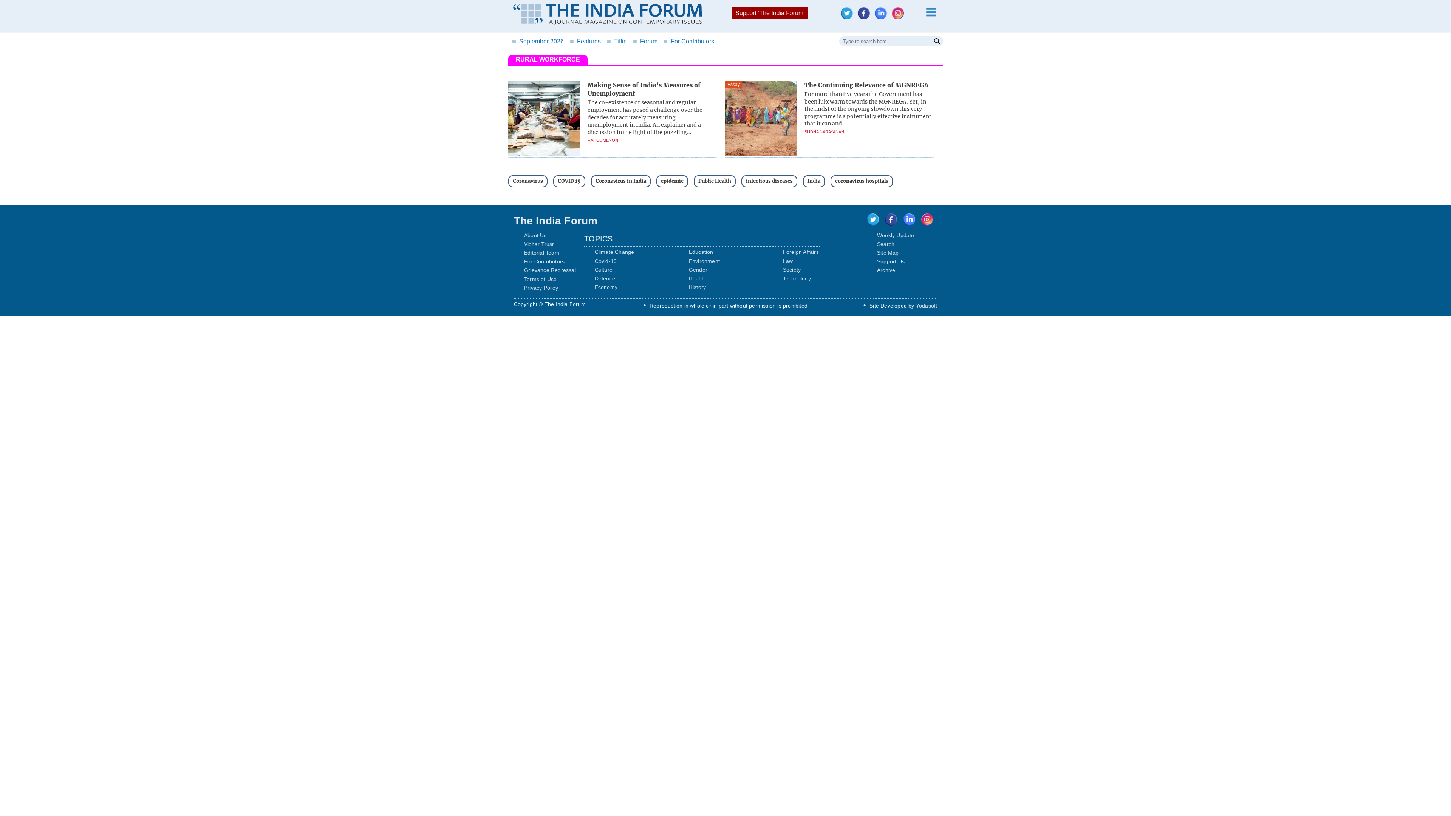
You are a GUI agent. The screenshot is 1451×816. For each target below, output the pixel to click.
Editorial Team (541, 253)
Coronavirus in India (621, 181)
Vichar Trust (539, 244)
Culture (604, 270)
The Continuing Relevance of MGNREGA (866, 85)
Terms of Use (540, 279)
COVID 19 (569, 181)
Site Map (888, 253)
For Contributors (689, 41)
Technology (797, 278)
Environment (704, 261)
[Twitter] (849, 17)
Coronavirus (528, 181)
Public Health (714, 181)
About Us (535, 235)
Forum (645, 41)
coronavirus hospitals (861, 181)
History (697, 287)
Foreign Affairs (801, 252)
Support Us (891, 261)
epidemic (672, 181)
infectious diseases (769, 181)
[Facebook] (866, 17)
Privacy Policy (541, 288)
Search (885, 244)
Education (701, 252)
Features (585, 41)
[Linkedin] (883, 17)
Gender (698, 270)
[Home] (607, 15)
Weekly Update (895, 235)
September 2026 (538, 41)
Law (788, 261)
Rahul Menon (603, 140)
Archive (886, 270)
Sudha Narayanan (824, 132)
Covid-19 (606, 261)
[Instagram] (900, 17)
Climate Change (614, 252)
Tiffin (617, 41)
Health (697, 278)
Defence (605, 278)
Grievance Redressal (550, 270)
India (813, 181)
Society (792, 270)
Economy (606, 287)
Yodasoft (926, 306)
